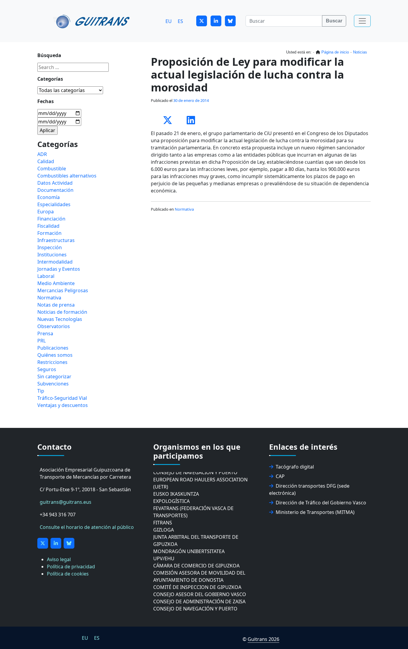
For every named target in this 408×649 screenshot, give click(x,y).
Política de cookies (68, 573)
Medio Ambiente (56, 283)
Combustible (51, 168)
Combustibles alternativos (66, 175)
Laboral (45, 276)
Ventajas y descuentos (62, 405)
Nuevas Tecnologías (59, 319)
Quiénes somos (55, 355)
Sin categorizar (54, 376)
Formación (49, 233)
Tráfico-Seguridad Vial (62, 398)
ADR (42, 154)
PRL (41, 340)
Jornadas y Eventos (58, 269)
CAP (280, 476)
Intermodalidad (55, 261)
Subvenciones (53, 383)
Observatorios (53, 326)
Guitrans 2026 (263, 639)
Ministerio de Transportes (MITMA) (315, 512)
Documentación (55, 190)
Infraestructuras (56, 240)
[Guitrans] (92, 20)
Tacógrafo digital (295, 466)
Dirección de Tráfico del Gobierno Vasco (321, 502)
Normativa (184, 209)
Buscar (334, 20)
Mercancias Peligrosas (62, 290)
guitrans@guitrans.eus (65, 502)
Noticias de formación (62, 312)
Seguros (46, 369)
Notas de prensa (56, 304)
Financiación (51, 218)
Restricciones (52, 362)
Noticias (360, 52)
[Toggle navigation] (362, 21)
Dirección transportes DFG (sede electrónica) (309, 489)
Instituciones (52, 254)
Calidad (45, 161)
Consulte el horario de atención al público (87, 527)
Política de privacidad (71, 566)
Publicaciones (52, 348)
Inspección (49, 247)
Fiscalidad (48, 226)
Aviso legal (59, 559)
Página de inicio (335, 52)
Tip (40, 391)
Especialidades (53, 204)
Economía (48, 197)
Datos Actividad (55, 183)
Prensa (45, 333)
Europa (45, 211)
